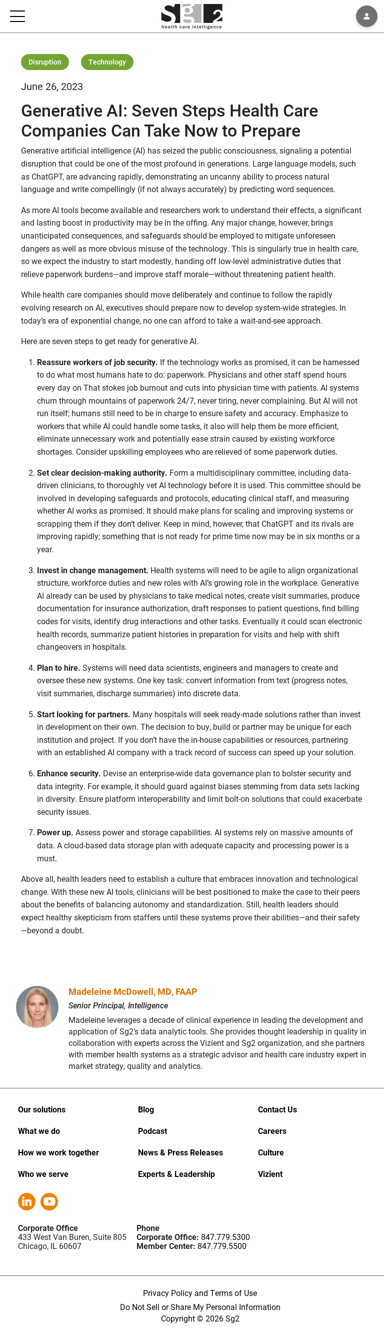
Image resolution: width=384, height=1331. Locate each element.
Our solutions (42, 1109)
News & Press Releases (180, 1152)
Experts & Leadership (176, 1173)
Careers (272, 1130)
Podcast (152, 1130)
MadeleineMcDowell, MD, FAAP (133, 991)
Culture (271, 1152)
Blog (146, 1109)
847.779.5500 (222, 1245)
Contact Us (277, 1109)
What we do (39, 1130)
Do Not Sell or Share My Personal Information (200, 1306)
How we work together (58, 1152)
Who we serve (43, 1173)
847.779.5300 (225, 1236)
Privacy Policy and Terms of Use (200, 1292)
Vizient (270, 1173)
